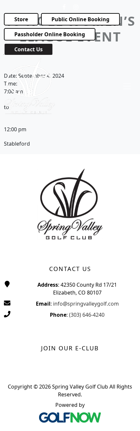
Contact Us (28, 49)
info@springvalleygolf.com (86, 303)
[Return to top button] (127, 418)
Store (21, 19)
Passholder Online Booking (49, 34)
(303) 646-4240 (87, 314)
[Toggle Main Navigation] (127, 86)
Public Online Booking (80, 19)
